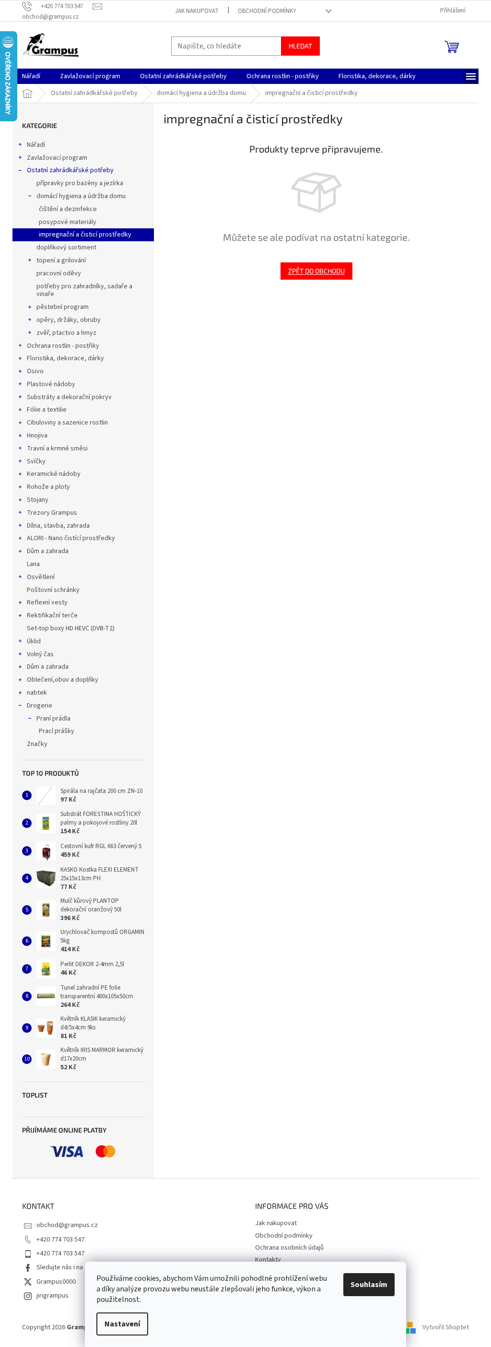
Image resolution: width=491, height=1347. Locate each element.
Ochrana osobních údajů (289, 1247)
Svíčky (36, 461)
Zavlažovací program (57, 158)
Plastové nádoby (51, 384)
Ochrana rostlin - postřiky (63, 346)
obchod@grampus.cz (67, 1225)
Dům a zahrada (48, 551)
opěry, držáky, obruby (68, 320)
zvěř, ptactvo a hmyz (66, 333)
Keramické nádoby (54, 474)
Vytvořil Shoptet (445, 1327)
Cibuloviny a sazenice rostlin (67, 422)
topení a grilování (61, 260)
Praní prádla (53, 718)
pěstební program (62, 307)
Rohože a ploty (48, 487)
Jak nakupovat (197, 11)
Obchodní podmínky (267, 11)
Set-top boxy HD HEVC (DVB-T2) (71, 628)
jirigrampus (52, 1295)
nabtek (37, 692)
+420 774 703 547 (60, 1239)
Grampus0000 (56, 1282)
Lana (33, 564)
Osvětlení (41, 577)
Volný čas (40, 654)
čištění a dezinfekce (68, 209)
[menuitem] (31, 76)
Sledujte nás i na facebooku (76, 1267)
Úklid (34, 641)
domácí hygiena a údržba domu (81, 196)
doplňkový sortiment (66, 247)
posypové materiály (67, 222)
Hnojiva (37, 435)
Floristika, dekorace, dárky (65, 358)
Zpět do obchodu (316, 271)
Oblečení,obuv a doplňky (62, 680)
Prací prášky (56, 731)
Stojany (37, 500)
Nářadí (36, 145)
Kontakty (268, 1259)
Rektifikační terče (52, 615)
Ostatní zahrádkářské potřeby (70, 170)
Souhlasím (369, 1284)
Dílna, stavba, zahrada (58, 526)
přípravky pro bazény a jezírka (79, 183)
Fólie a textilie (47, 409)
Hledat (300, 46)
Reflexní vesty (47, 602)
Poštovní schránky (53, 590)
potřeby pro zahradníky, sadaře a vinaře (84, 290)
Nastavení (122, 1324)
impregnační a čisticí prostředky (85, 234)
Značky (37, 744)
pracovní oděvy (58, 273)
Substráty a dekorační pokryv (69, 397)
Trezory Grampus (52, 513)
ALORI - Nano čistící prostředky (71, 538)
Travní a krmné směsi (57, 448)
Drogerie (39, 705)
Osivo (35, 371)
